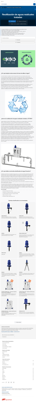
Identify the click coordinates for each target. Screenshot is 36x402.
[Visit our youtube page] (14, 382)
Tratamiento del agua (5, 354)
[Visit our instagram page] (11, 382)
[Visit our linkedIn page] (9, 382)
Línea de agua (4, 345)
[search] (34, 1)
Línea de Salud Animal (5, 342)
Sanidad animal (4, 351)
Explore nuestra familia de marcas (7, 387)
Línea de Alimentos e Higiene (6, 346)
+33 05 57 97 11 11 (16, 331)
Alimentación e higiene (5, 355)
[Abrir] (34, 4)
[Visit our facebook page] (6, 382)
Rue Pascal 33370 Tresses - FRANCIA (7, 331)
